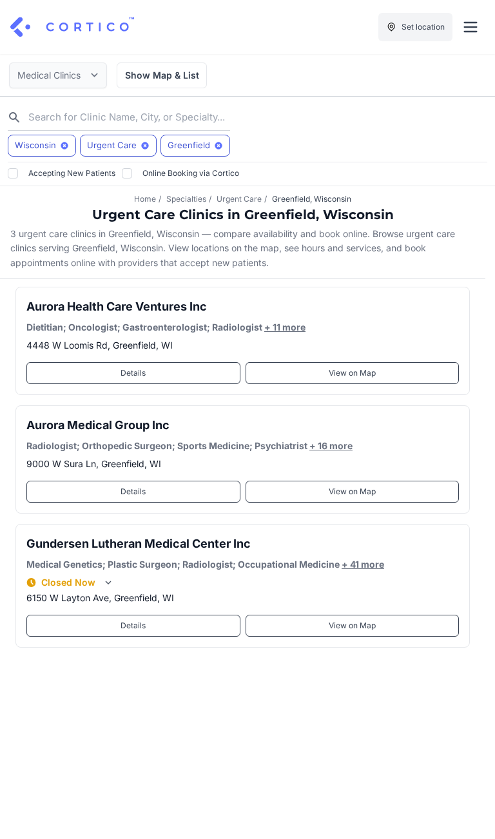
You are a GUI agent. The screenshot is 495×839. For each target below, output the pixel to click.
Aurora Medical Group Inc (98, 425)
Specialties (186, 199)
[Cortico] (72, 27)
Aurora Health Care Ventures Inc (116, 306)
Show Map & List (162, 75)
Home (145, 199)
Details (133, 373)
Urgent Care (239, 199)
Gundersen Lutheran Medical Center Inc (138, 543)
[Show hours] (108, 582)
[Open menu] (470, 27)
